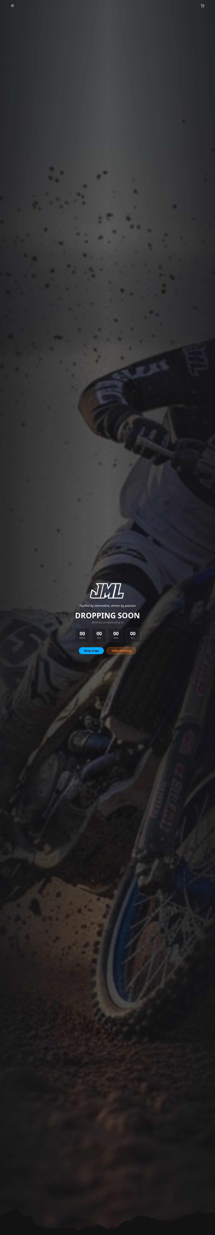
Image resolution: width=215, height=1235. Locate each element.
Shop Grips (91, 651)
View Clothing (121, 651)
